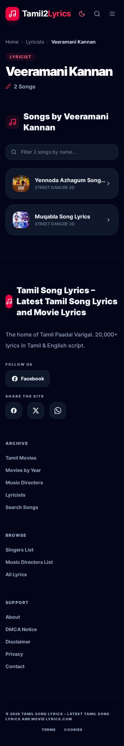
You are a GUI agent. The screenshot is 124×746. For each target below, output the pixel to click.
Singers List (19, 550)
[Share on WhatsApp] (58, 410)
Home (12, 42)
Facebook (32, 378)
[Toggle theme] (82, 14)
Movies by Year (23, 470)
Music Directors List (29, 562)
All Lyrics (16, 574)
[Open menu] (112, 14)
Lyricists (35, 42)
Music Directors (24, 482)
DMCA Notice (21, 629)
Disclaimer (18, 641)
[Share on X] (36, 410)
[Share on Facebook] (14, 410)
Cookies (73, 729)
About (13, 617)
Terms (49, 729)
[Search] (97, 14)
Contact (15, 666)
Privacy (14, 654)
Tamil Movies (21, 458)
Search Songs (22, 507)
